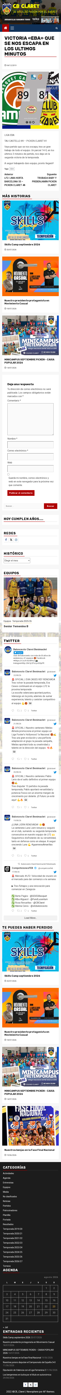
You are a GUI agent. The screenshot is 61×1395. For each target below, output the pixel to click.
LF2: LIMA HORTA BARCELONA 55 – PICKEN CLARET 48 (14, 180)
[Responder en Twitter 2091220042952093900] (13, 711)
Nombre (12, 438)
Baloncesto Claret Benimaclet (28, 671)
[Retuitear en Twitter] (19, 864)
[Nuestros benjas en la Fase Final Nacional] (30, 1126)
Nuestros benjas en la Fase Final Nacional (29, 1150)
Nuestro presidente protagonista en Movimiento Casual (26, 302)
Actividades (8, 1173)
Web (9, 462)
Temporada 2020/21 (12, 1233)
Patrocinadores (10, 1210)
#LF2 (27, 876)
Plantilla (6, 1215)
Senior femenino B (16, 626)
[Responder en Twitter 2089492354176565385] (13, 911)
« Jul (5, 1327)
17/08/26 (16, 872)
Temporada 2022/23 (12, 1243)
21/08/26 (17, 724)
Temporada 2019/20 (12, 1229)
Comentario (14, 400)
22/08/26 (17, 675)
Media (6, 1192)
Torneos (7, 1266)
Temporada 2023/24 (12, 1247)
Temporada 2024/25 (12, 1252)
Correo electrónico (17, 450)
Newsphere (32, 1391)
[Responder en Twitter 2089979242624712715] (13, 856)
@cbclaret (51, 672)
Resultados (8, 1224)
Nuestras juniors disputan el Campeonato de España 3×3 (29, 1362)
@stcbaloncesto (39, 906)
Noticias (6, 1201)
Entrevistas (8, 1182)
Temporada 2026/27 (12, 1261)
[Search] (56, 28)
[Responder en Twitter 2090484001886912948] (13, 807)
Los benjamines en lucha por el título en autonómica (27, 1374)
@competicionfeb (45, 868)
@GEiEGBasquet (38, 896)
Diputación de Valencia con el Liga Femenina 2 (24, 1370)
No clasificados (10, 1196)
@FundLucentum (39, 899)
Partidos (7, 1206)
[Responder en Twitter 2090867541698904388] (13, 759)
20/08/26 (17, 772)
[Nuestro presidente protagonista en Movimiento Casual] (30, 276)
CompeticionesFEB (22, 868)
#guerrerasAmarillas (42, 844)
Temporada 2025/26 (22, 621)
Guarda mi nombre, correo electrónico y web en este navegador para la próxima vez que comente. (31, 482)
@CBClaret (39, 902)
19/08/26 (17, 820)
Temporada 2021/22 (12, 1238)
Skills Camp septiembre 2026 (22, 244)
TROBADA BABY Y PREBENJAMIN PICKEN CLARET (44, 180)
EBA (12, 169)
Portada (7, 1219)
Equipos (7, 621)
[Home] (5, 28)
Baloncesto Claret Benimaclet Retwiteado (38, 864)
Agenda (6, 1178)
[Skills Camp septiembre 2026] (30, 220)
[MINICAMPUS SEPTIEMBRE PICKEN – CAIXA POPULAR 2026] (30, 335)
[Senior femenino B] (30, 597)
